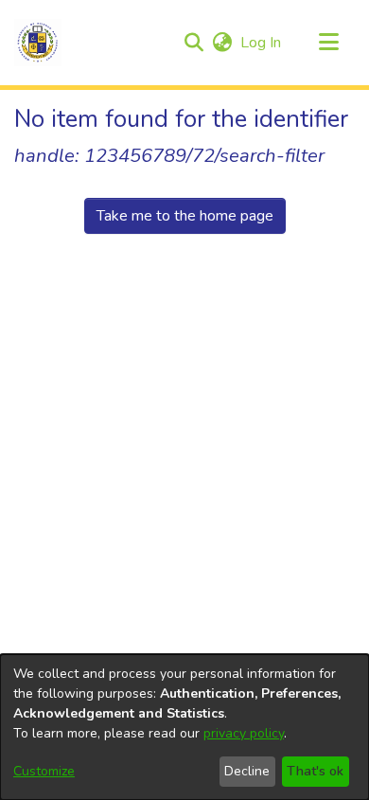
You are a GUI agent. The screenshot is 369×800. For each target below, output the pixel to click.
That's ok (315, 771)
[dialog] (184, 727)
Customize (44, 771)
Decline (247, 771)
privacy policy (243, 733)
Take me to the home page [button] (185, 215)
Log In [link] (261, 42)
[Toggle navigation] (328, 43)
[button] (38, 42)
